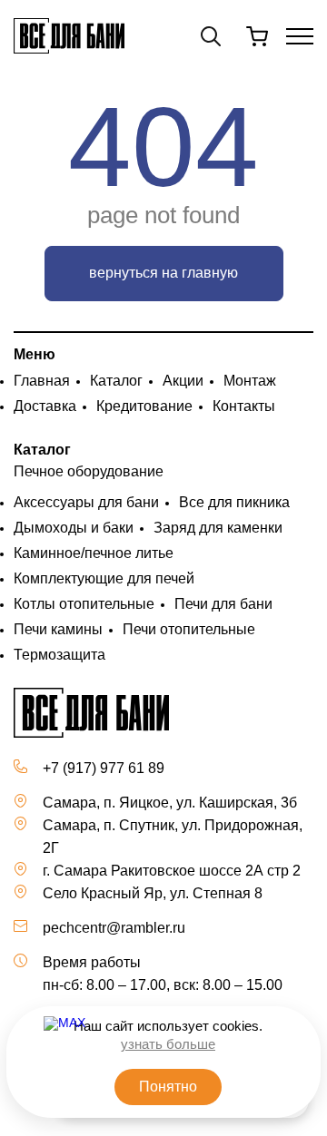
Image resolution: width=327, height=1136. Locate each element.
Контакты (244, 406)
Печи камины (58, 629)
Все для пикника (234, 502)
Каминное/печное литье (93, 553)
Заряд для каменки (218, 527)
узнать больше (168, 1044)
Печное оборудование (89, 471)
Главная (42, 380)
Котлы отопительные (84, 604)
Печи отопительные (189, 629)
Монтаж (249, 380)
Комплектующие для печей (104, 578)
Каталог (116, 380)
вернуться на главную (163, 272)
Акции (183, 380)
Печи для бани (223, 604)
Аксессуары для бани (86, 502)
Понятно (168, 1086)
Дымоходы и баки (74, 527)
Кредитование (144, 406)
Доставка (45, 406)
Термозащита (59, 654)
